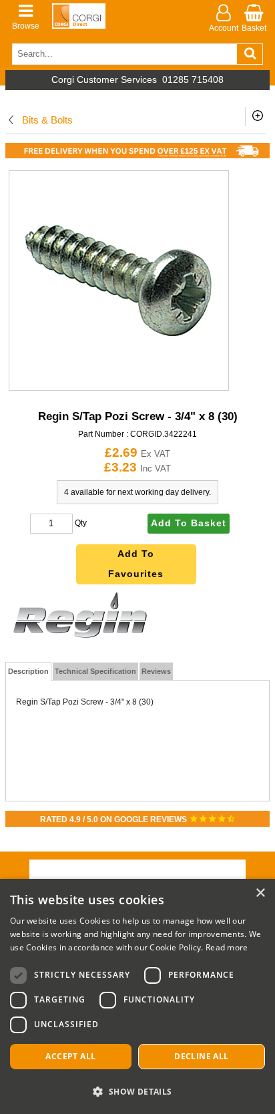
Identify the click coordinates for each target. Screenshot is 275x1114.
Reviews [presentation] (156, 671)
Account (223, 28)
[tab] (28, 671)
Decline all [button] (201, 1056)
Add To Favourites (136, 564)
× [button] (260, 893)
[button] (137, 1091)
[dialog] (137, 996)
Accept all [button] (70, 1056)
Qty (81, 523)
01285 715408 (193, 80)
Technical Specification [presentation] (95, 671)
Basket (254, 28)
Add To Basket (188, 523)
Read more (227, 947)
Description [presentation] (28, 671)
